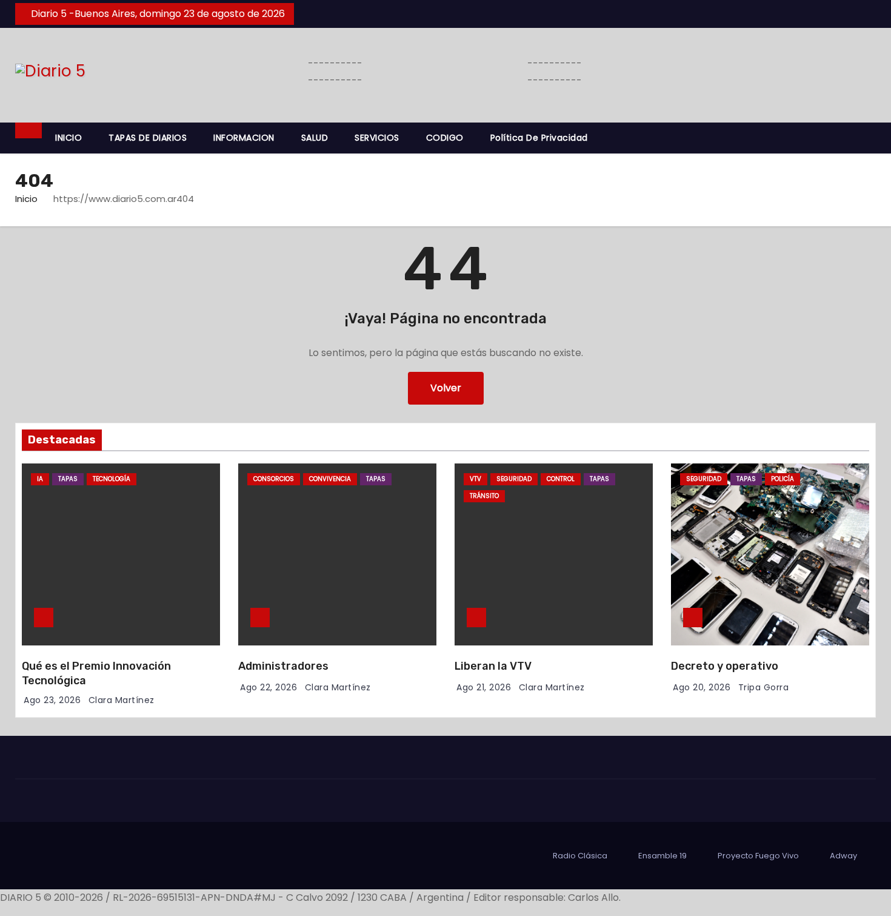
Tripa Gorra (763, 687)
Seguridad (514, 478)
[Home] (28, 130)
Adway (843, 855)
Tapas (68, 478)
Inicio (26, 198)
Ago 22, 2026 (268, 687)
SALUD (315, 138)
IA (40, 478)
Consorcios (273, 478)
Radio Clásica (580, 855)
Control (561, 478)
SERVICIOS (377, 138)
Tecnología (111, 478)
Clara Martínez (121, 700)
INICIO (68, 138)
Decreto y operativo (724, 666)
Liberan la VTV (493, 666)
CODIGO (445, 138)
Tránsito (484, 495)
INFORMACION (244, 138)
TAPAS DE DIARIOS (147, 138)
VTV (475, 478)
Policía (782, 478)
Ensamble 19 (662, 855)
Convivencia (330, 478)
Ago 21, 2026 (483, 687)
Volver (445, 388)
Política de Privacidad (539, 138)
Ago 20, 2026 (701, 687)
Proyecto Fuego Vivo (758, 855)
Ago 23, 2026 (52, 700)
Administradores (283, 666)
